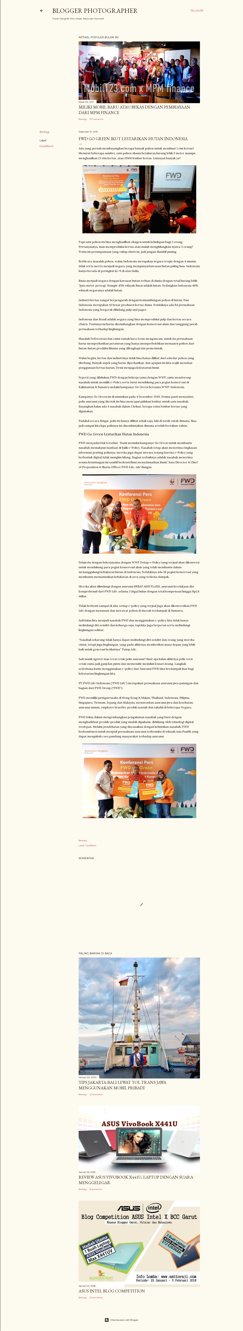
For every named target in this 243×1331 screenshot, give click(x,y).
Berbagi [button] (83, 119)
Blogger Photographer (95, 10)
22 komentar (96, 1094)
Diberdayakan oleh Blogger (124, 1320)
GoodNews (46, 146)
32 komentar (96, 1297)
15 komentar (95, 1189)
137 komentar (96, 119)
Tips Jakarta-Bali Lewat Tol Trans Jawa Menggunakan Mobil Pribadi (122, 1085)
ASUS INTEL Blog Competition (112, 1291)
